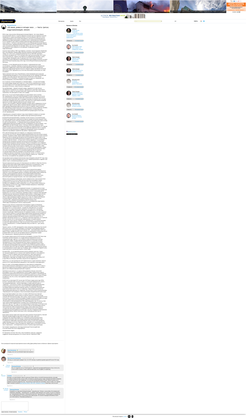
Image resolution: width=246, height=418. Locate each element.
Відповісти (10, 354)
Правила (20, 412)
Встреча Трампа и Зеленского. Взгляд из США (77, 117)
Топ (80, 21)
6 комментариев (79, 52)
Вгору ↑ (26, 411)
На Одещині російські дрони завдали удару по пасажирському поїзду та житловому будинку (134, 12)
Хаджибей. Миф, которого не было (76, 105)
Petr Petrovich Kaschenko (14, 358)
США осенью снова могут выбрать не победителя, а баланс (77, 48)
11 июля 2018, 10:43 (27, 366)
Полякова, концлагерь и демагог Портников (77, 82)
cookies (125, 416)
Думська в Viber (72, 131)
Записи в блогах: (72, 25)
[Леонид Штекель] (6, 366)
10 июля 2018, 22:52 (24, 350)
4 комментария (79, 99)
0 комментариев (79, 40)
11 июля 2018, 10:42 (25, 389)
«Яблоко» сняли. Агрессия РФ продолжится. (76, 60)
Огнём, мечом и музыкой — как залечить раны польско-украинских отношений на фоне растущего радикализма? (74, 34)
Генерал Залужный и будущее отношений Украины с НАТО (77, 94)
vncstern (9, 375)
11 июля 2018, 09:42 (18, 375)
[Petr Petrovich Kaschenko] (3, 361)
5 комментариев (79, 121)
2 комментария (79, 64)
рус (175, 21)
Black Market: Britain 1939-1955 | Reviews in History (32, 383)
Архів (71, 21)
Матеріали (61, 21)
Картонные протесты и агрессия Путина (77, 71)
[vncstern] (3, 376)
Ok (129, 416)
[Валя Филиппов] (3, 353)
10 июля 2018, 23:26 (27, 358)
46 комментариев (78, 87)
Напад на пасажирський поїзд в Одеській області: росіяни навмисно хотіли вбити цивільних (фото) (23, 12)
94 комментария (79, 109)
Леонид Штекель (11, 25)
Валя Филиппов (12, 350)
